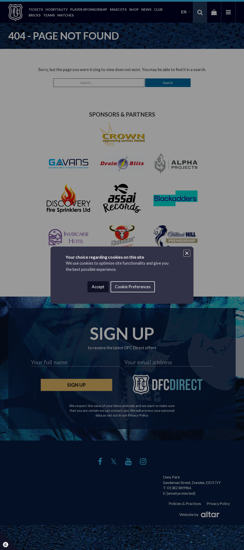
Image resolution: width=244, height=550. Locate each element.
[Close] (187, 253)
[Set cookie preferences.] (9, 540)
